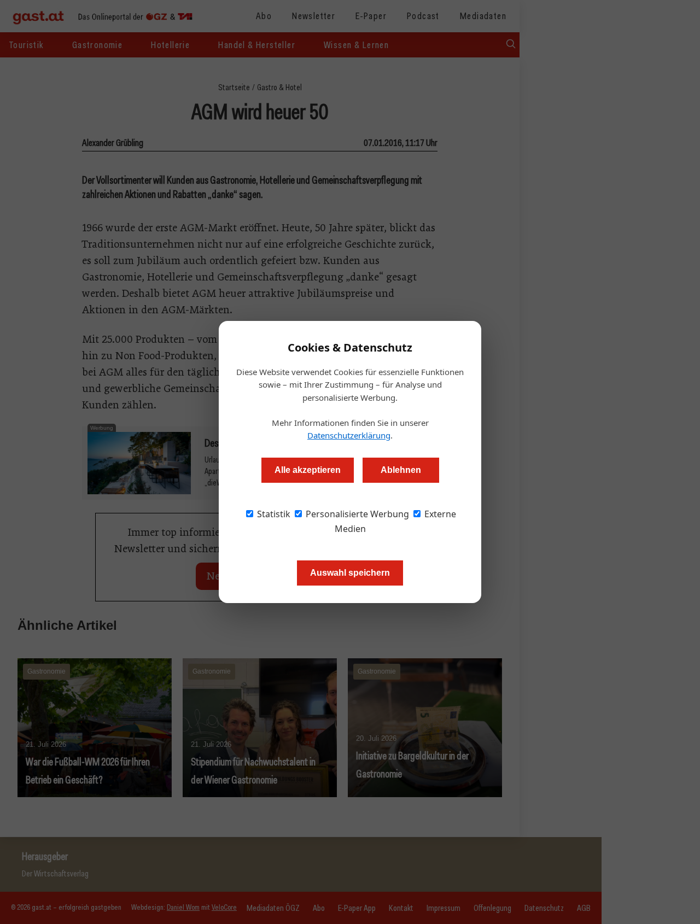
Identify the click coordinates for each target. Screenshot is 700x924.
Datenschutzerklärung (348, 435)
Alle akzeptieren (308, 470)
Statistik (272, 514)
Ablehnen (401, 470)
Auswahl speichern (350, 572)
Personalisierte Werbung (356, 514)
